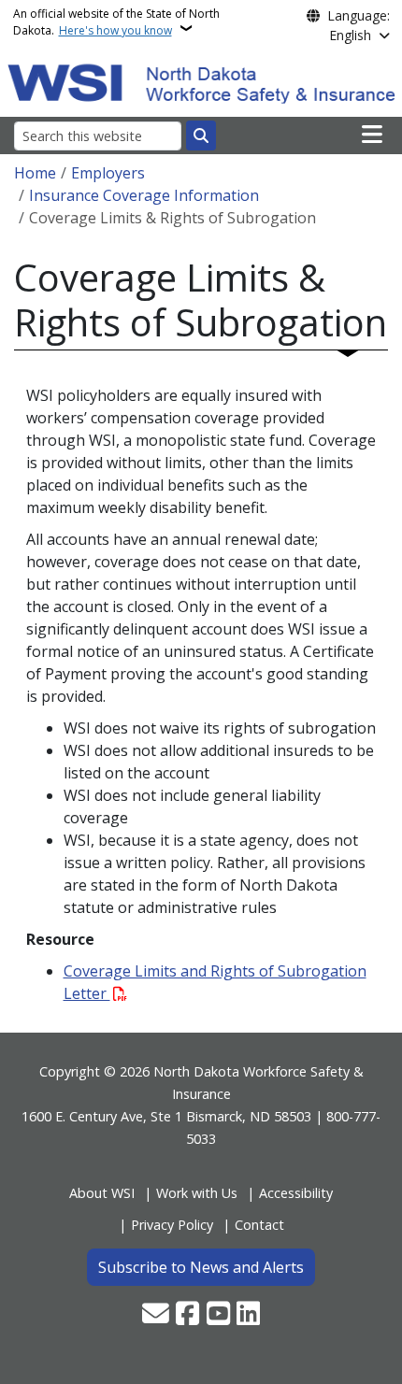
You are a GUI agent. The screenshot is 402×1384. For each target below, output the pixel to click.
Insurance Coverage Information (144, 195)
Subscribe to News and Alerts (201, 1267)
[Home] (201, 82)
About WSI (102, 1193)
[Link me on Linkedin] (248, 1315)
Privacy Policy (172, 1225)
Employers (108, 173)
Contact (259, 1225)
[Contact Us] (155, 1315)
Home (35, 173)
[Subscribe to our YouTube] (218, 1315)
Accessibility (296, 1193)
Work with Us (196, 1193)
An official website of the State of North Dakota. (116, 22)
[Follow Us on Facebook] (187, 1315)
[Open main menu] (372, 134)
